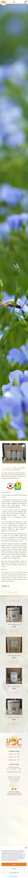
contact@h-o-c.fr (14, 786)
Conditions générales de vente (14, 794)
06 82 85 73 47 (14, 784)
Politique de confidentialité (14, 793)
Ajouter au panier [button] (14, 631)
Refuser (14, 868)
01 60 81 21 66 (14, 782)
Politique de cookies (13, 876)
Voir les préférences (14, 872)
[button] (26, 848)
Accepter (14, 864)
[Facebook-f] (13, 789)
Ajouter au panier (13, 592)
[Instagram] (15, 789)
